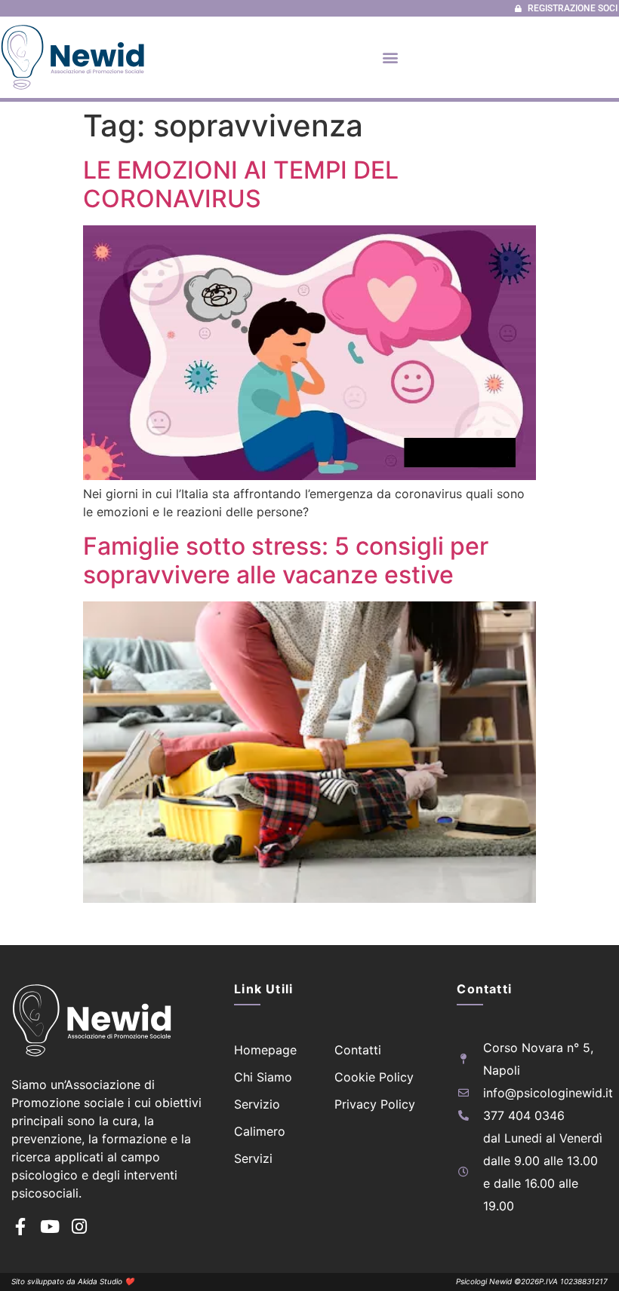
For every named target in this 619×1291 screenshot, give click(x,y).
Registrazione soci (572, 8)
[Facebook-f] (20, 1226)
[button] (390, 56)
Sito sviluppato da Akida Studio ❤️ (72, 1281)
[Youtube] (49, 1226)
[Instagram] (79, 1226)
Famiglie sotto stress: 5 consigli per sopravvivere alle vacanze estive (285, 560)
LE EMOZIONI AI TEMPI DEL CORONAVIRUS (241, 184)
